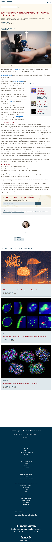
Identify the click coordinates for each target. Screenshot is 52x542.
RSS (26, 491)
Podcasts (26, 454)
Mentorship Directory (26, 485)
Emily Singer (42, 113)
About (26, 474)
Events (26, 463)
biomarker (11, 101)
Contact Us (26, 504)
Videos (26, 456)
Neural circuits (44, 211)
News (2, 9)
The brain (22, 212)
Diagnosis (24, 211)
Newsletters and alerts (26, 481)
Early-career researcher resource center (26, 483)
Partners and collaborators (26, 478)
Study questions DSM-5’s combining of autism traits (42, 103)
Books (26, 459)
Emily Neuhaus (19, 116)
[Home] (26, 526)
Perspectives (26, 446)
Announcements (26, 487)
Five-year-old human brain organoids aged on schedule (20, 383)
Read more (26, 437)
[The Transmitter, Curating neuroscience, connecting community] (11, 2)
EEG (34, 211)
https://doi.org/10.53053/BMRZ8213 (15, 28)
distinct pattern (16, 69)
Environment (6, 287)
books (26, 461)
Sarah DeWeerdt (9, 292)
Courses (26, 465)
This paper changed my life (26, 452)
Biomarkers (13, 211)
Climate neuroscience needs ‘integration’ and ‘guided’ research (22, 290)
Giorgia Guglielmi (9, 339)
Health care (38, 211)
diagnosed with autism (6, 75)
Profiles (26, 450)
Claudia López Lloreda (10, 386)
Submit (38, 203)
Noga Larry (44, 97)
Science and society (7, 212)
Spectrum (6, 9)
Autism (8, 211)
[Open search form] (47, 2)
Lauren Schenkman (43, 106)
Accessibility (26, 502)
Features (26, 448)
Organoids (5, 380)
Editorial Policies (26, 496)
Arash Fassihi (42, 96)
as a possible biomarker (18, 81)
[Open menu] (50, 2)
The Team (26, 476)
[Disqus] (26, 409)
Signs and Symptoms (16, 212)
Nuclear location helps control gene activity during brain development (25, 337)
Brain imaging (19, 211)
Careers (26, 489)
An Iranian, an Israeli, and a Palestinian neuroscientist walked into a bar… (42, 91)
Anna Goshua (5, 22)
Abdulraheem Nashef (42, 98)
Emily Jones (10, 174)
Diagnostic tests (30, 211)
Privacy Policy (26, 500)
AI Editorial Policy (26, 498)
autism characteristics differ (21, 74)
